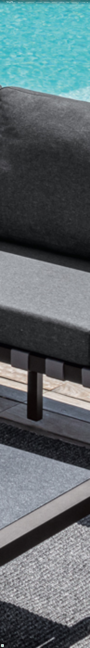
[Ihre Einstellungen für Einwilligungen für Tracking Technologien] (2, 645)
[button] (87, 2)
